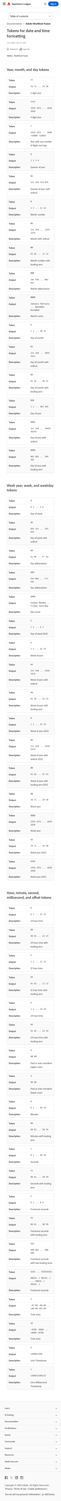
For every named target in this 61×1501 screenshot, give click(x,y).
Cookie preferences (37, 1488)
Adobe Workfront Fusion (38, 23)
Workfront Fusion (21, 55)
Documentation (14, 23)
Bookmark (14, 49)
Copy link (26, 49)
